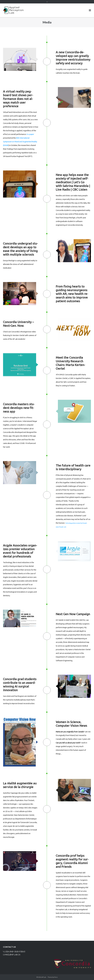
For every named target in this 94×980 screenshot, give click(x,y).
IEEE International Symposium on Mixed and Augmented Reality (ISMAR (20, 141)
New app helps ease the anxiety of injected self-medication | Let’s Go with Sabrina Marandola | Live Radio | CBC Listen (73, 182)
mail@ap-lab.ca (12, 954)
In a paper (30, 134)
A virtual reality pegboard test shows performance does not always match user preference (18, 99)
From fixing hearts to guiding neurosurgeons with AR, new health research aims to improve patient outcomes (72, 294)
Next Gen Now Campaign (73, 614)
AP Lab (44, 977)
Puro (56, 977)
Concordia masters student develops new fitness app (19, 407)
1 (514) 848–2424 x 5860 (14, 951)
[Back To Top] (88, 974)
